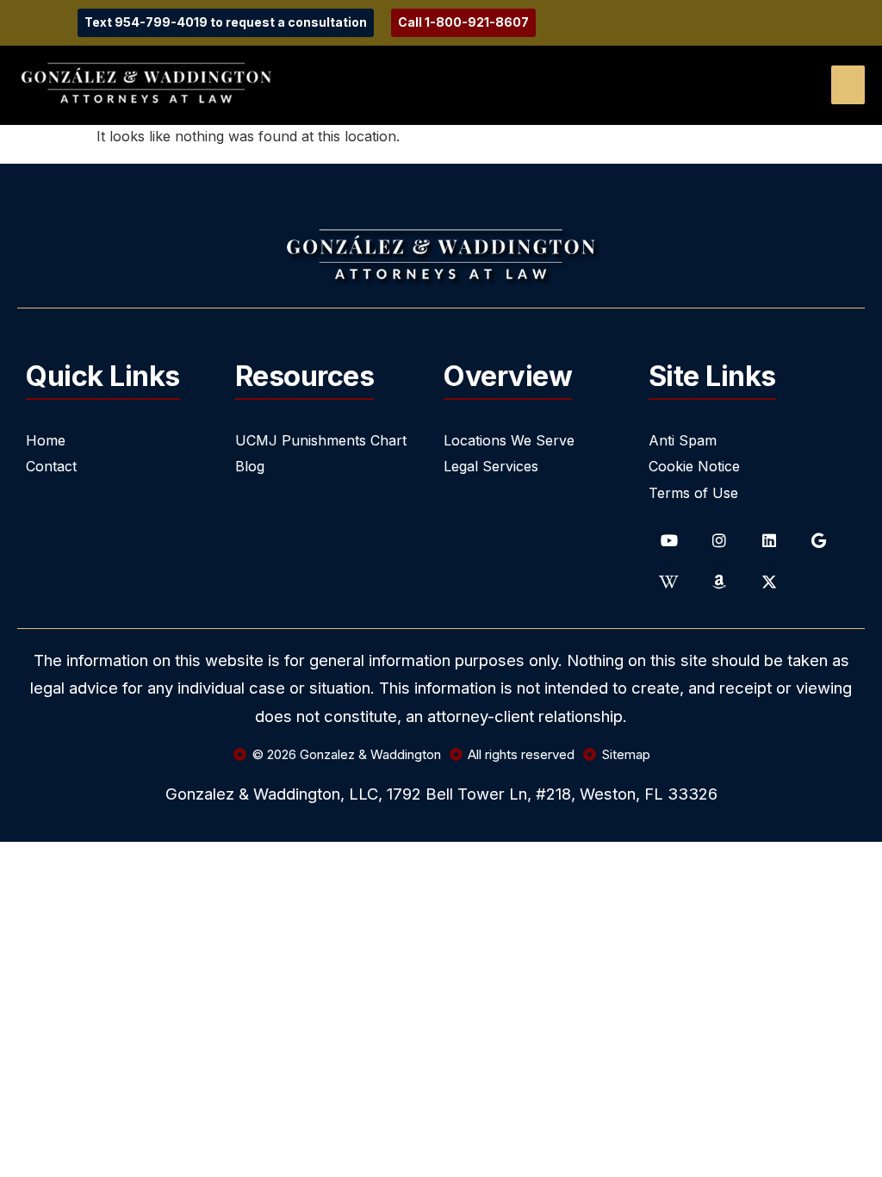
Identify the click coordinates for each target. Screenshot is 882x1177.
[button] (848, 84)
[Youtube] (669, 540)
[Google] (819, 540)
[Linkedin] (769, 540)
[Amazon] (719, 581)
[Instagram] (719, 540)
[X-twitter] (769, 581)
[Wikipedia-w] (669, 581)
